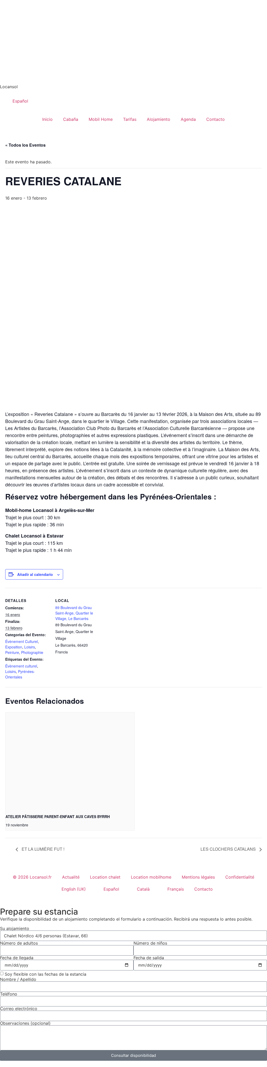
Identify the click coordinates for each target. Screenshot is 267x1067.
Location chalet (105, 877)
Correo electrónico (18, 1008)
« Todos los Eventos (25, 145)
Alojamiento (158, 119)
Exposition (13, 646)
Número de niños (150, 943)
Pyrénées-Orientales (20, 674)
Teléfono (8, 994)
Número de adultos (19, 943)
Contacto (215, 119)
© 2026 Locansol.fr (32, 877)
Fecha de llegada (16, 958)
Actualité (71, 877)
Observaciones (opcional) (25, 1023)
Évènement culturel (21, 666)
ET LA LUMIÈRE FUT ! (42, 849)
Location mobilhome (151, 877)
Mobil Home (101, 119)
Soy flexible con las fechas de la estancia (45, 973)
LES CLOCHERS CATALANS (229, 849)
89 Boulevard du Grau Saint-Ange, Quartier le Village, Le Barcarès (74, 613)
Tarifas (129, 119)
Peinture (12, 652)
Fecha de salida (149, 958)
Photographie (32, 652)
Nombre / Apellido (18, 979)
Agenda (188, 119)
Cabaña (70, 119)
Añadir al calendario (35, 574)
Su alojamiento (14, 928)
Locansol (9, 86)
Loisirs (29, 646)
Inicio (47, 119)
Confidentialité (239, 877)
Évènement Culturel (21, 641)
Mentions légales (198, 877)
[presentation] (70, 760)
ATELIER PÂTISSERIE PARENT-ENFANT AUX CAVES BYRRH (57, 816)
